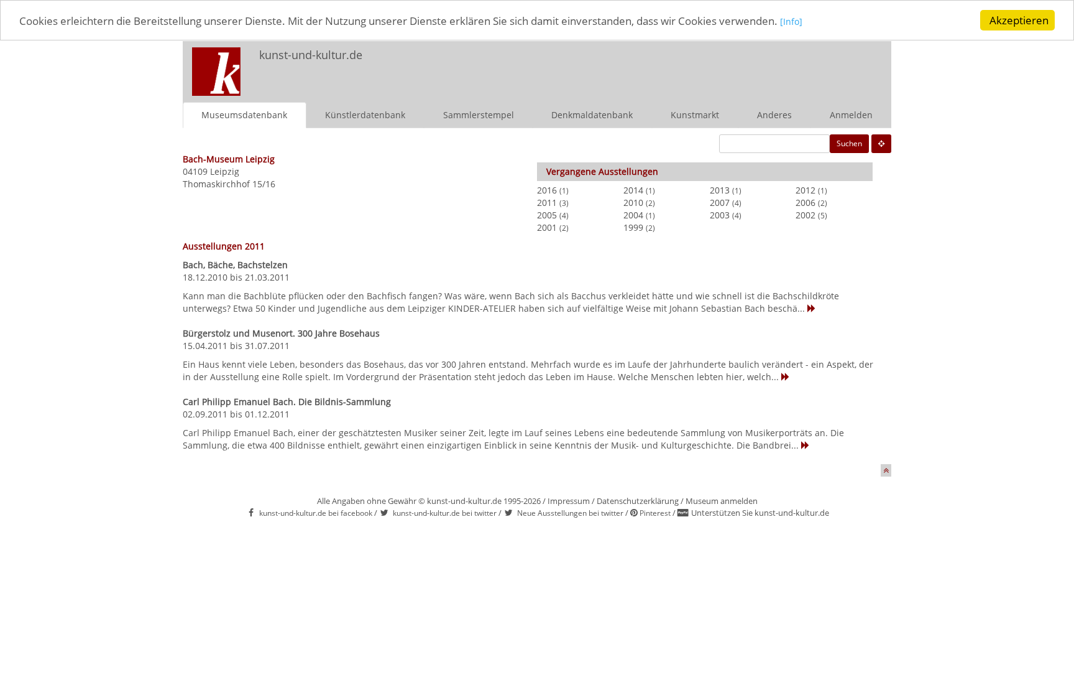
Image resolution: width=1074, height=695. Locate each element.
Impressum (569, 500)
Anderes (774, 115)
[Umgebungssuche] (881, 143)
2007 (720, 202)
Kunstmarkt (695, 115)
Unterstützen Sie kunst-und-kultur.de (760, 512)
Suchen (849, 143)
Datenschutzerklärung (638, 500)
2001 (547, 227)
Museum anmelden (722, 500)
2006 (805, 202)
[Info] (791, 21)
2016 (547, 190)
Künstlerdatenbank (365, 115)
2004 (633, 215)
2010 (633, 202)
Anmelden (851, 115)
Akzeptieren (1019, 20)
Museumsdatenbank (244, 115)
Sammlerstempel (478, 115)
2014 (633, 190)
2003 (720, 215)
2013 (720, 190)
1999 (633, 227)
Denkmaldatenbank (592, 115)
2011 (547, 202)
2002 (805, 215)
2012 (805, 190)
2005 (547, 215)
